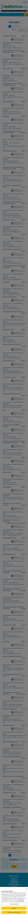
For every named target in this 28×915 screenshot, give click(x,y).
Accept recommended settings (14, 912)
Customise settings (14, 904)
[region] (14, 901)
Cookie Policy (20, 901)
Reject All (14, 908)
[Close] (26, 889)
